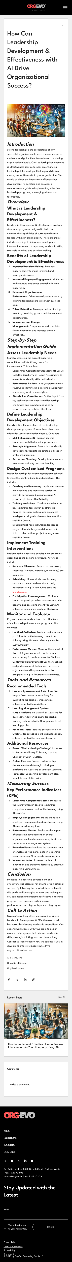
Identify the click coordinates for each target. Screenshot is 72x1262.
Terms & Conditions (13, 1247)
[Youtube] (31, 1160)
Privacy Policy (10, 1242)
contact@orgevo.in (13, 1176)
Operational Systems (17, 963)
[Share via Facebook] (8, 979)
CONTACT (9, 1152)
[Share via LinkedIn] (25, 979)
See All (61, 997)
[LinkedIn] (25, 1160)
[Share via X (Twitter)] (17, 979)
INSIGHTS (9, 1145)
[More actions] (63, 26)
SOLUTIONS (10, 1138)
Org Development (15, 968)
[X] (18, 1160)
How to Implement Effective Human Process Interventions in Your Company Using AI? (35, 1046)
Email (7, 1210)
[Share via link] (33, 979)
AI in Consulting (14, 958)
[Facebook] (11, 1160)
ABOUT (8, 1131)
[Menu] (65, 8)
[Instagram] (5, 1160)
